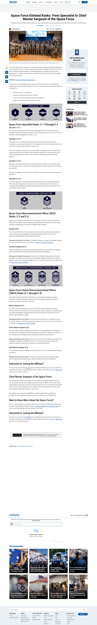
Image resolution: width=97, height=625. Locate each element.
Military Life (67, 2)
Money (40, 2)
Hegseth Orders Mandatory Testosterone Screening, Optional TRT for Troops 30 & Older (80, 113)
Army (56, 615)
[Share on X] (50, 29)
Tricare (45, 621)
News (61, 2)
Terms (53, 541)
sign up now (59, 370)
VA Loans (11, 615)
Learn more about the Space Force (25, 80)
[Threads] (6, 81)
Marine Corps (58, 621)
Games (68, 623)
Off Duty (68, 621)
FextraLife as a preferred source (48, 435)
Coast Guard (57, 623)
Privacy (56, 541)
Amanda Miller (16, 29)
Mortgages (34, 2)
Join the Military (48, 2)
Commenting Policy (36, 520)
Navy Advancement (36, 619)
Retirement (46, 623)
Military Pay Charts (24, 621)
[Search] (79, 2)
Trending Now (70, 109)
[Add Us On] (6, 67)
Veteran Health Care (48, 619)
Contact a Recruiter (36, 615)
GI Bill (45, 617)
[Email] (53, 29)
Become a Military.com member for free (47, 406)
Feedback (61, 541)
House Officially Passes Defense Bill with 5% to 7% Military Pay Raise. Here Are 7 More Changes (80, 125)
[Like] (6, 76)
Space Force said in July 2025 (45, 242)
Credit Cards (23, 615)
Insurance (28, 2)
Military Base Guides (71, 615)
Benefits (56, 2)
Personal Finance (24, 617)
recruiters (28, 367)
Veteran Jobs (69, 617)
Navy (56, 617)
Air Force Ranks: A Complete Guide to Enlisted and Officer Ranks (80, 119)
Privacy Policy (74, 80)
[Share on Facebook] (48, 29)
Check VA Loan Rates (13, 617)
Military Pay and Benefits (49, 615)
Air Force (57, 619)
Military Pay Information (25, 619)
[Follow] (6, 72)
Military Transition (70, 619)
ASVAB (33, 617)
